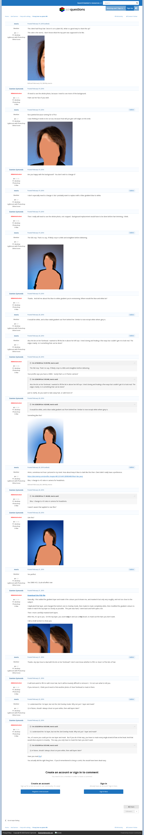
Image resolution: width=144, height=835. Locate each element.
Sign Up (130, 8)
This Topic (129, 3)
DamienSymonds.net (45, 833)
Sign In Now (104, 792)
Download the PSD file (36, 595)
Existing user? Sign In (115, 8)
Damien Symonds (16, 89)
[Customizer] (136, 8)
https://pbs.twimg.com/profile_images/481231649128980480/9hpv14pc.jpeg (55, 476)
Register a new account (40, 792)
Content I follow (132, 16)
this (40, 756)
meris (16, 24)
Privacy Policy (7, 833)
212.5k (17, 98)
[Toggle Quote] (31, 363)
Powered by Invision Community (131, 833)
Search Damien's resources (88, 3)
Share (131, 807)
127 (17, 33)
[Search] (137, 3)
